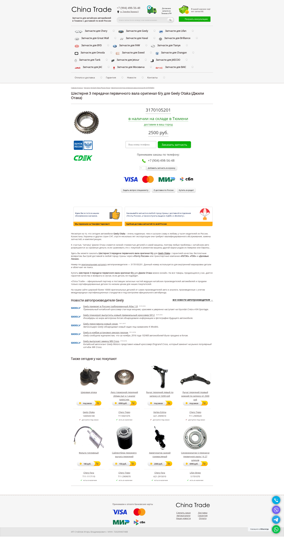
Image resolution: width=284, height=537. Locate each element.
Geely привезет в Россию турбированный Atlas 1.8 (110, 306)
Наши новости (183, 518)
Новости (131, 77)
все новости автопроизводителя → (193, 299)
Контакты (152, 77)
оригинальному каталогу (94, 264)
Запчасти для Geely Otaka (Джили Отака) (97, 88)
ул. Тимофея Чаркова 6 (129, 11)
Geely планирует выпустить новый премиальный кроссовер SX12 (119, 315)
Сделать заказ (183, 512)
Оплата (202, 518)
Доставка (202, 512)
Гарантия (111, 77)
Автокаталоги (183, 515)
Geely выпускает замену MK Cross (101, 341)
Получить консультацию (196, 19)
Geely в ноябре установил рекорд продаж (105, 332)
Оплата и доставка (85, 77)
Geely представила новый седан (100, 323)
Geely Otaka (164, 253)
